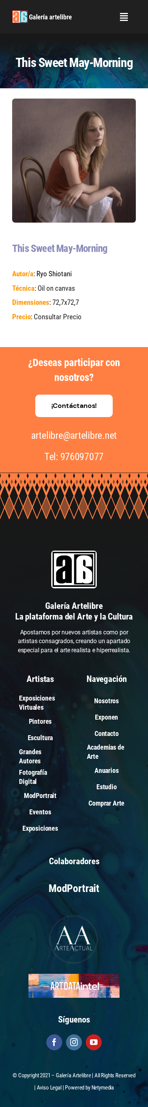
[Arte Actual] (74, 916)
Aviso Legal (49, 1087)
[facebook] (54, 1042)
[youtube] (94, 1042)
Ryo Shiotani (54, 273)
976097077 (82, 456)
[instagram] (74, 1042)
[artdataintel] (74, 976)
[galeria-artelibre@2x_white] (42, 13)
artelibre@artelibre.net (74, 435)
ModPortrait (74, 888)
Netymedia (102, 1087)
